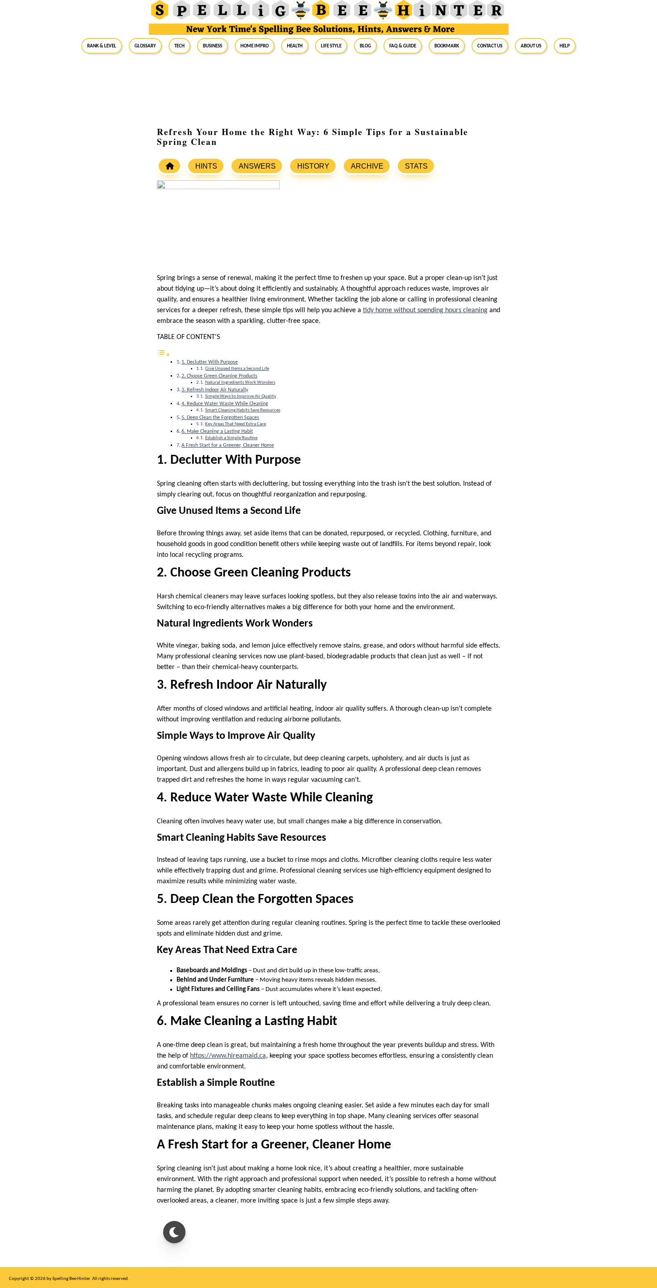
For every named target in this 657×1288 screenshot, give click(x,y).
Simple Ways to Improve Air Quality (240, 396)
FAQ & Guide (402, 45)
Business (212, 45)
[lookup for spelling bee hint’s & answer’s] (169, 166)
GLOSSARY (145, 45)
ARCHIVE (367, 166)
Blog (365, 45)
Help (565, 45)
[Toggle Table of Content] (163, 355)
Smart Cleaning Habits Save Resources (242, 410)
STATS (416, 166)
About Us (531, 45)
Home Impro (254, 45)
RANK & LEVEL (101, 45)
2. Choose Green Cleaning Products (219, 376)
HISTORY (313, 166)
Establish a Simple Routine (231, 438)
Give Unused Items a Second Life (237, 368)
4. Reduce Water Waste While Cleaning (224, 404)
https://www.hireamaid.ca (228, 1055)
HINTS (206, 166)
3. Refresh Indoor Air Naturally (214, 390)
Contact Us (489, 45)
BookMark (446, 45)
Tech (179, 45)
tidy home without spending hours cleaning (425, 310)
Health (295, 45)
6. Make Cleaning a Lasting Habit (217, 431)
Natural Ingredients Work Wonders (240, 382)
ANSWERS (257, 166)
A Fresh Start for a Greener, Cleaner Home (227, 445)
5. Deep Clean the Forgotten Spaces (220, 417)
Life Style (331, 45)
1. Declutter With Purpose (209, 362)
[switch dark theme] (174, 1232)
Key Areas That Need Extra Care (235, 424)
